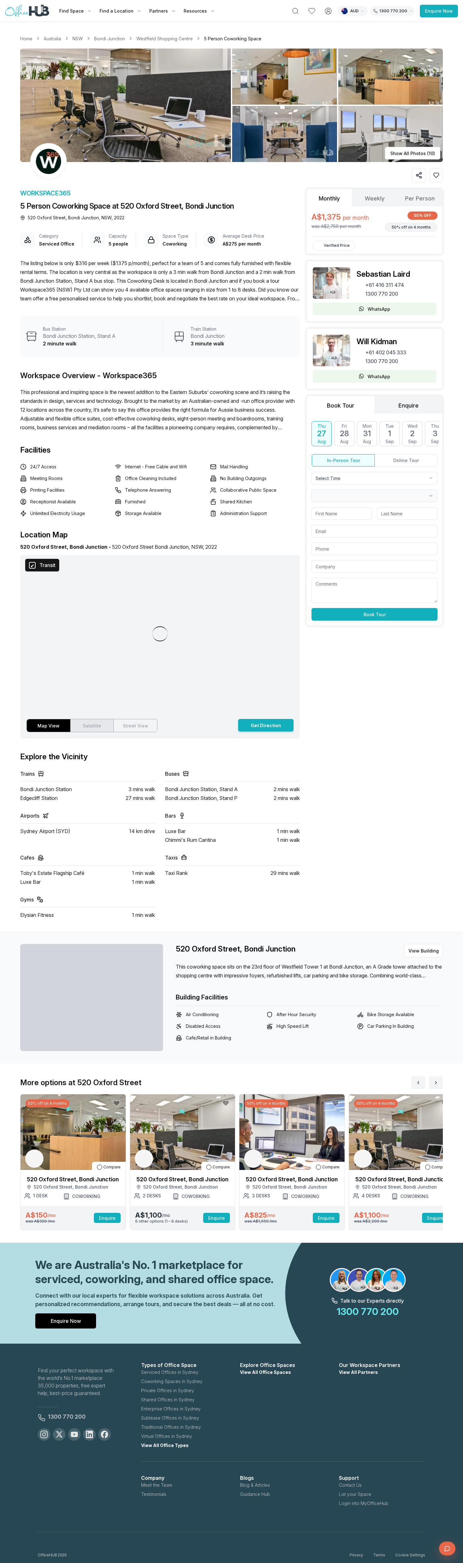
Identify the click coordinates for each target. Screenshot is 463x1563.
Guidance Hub (255, 1494)
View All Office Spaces (265, 1372)
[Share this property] (419, 175)
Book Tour (374, 614)
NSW (77, 38)
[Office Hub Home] (27, 11)
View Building (424, 950)
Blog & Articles (255, 1485)
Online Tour (406, 460)
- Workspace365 (127, 375)
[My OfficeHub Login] (328, 11)
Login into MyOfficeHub (363, 1503)
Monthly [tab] (329, 198)
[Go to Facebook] (104, 1434)
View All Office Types (165, 1445)
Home (26, 38)
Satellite (92, 725)
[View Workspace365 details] (48, 161)
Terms (379, 1555)
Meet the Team (156, 1485)
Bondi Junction (109, 38)
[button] (231, 105)
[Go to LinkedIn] (89, 1434)
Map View (48, 725)
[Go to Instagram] (44, 1434)
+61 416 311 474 (384, 285)
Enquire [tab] (408, 405)
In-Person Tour (343, 460)
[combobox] (374, 478)
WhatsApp (379, 309)
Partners (158, 11)
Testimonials (153, 1494)
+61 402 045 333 (385, 352)
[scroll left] (418, 1082)
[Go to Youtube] (74, 1434)
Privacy (356, 1555)
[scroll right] (436, 1082)
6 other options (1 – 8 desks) (161, 1221)
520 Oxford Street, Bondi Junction (235, 948)
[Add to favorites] (436, 175)
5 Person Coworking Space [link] (232, 38)
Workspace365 (45, 193)
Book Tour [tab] (340, 405)
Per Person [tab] (420, 198)
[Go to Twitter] (59, 1434)
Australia (52, 38)
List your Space (355, 1494)
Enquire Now (439, 11)
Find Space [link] (71, 11)
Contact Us (350, 1485)
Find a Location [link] (117, 11)
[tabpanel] (374, 221)
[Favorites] (312, 11)
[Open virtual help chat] (447, 1548)
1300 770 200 (381, 294)
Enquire (107, 1218)
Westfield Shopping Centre (164, 38)
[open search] (295, 11)
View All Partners (358, 1372)
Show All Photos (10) (412, 153)
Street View (135, 725)
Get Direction (266, 725)
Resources (195, 11)
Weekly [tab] (375, 198)
